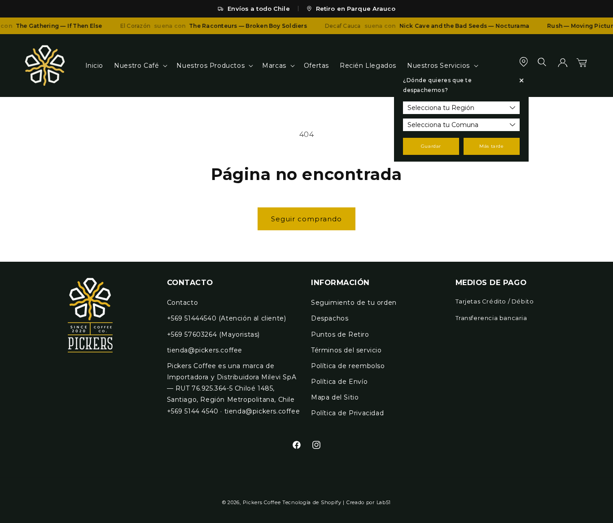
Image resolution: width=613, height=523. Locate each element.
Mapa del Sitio (335, 397)
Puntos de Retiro (340, 334)
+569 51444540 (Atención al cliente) (226, 318)
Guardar (431, 146)
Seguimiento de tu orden (354, 303)
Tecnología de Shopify (312, 502)
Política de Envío (339, 382)
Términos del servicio (346, 350)
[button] (140, 65)
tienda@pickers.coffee (205, 350)
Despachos (329, 318)
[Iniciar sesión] (563, 65)
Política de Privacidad (347, 413)
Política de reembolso (348, 366)
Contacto (182, 303)
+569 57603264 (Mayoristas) (213, 334)
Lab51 (384, 502)
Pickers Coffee (262, 502)
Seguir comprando (306, 219)
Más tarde (491, 146)
